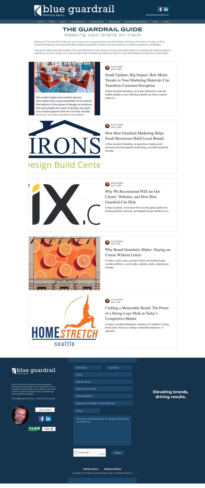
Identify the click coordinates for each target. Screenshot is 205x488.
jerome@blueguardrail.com (23, 398)
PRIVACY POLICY (90, 469)
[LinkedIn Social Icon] (166, 9)
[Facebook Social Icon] (160, 9)
